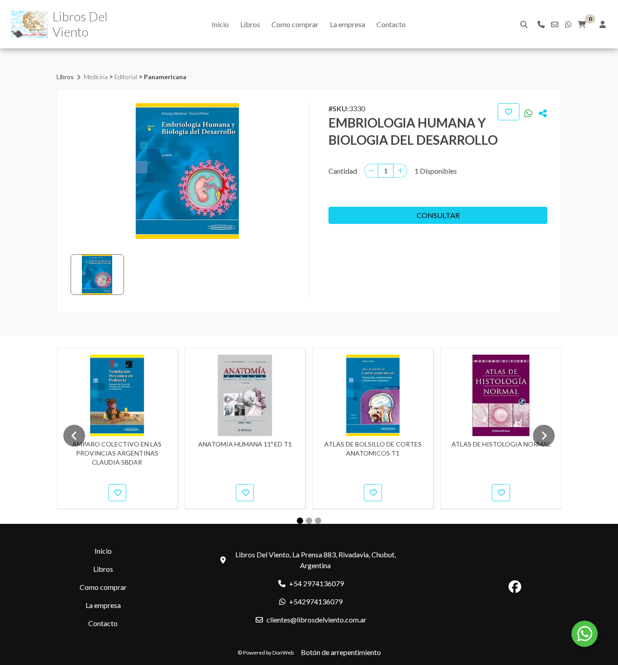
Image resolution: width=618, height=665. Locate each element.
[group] (187, 171)
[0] (581, 24)
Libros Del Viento (80, 24)
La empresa (347, 24)
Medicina (96, 77)
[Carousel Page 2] (309, 521)
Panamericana (165, 77)
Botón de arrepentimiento (341, 652)
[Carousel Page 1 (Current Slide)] (300, 521)
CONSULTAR (438, 215)
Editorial (126, 77)
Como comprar (295, 24)
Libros (250, 24)
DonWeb (283, 652)
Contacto (391, 24)
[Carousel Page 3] (318, 521)
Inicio (220, 24)
